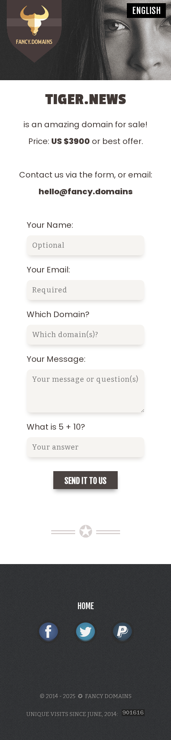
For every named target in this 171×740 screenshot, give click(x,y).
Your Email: (48, 269)
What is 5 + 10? (56, 426)
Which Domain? (58, 314)
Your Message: (56, 359)
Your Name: (50, 225)
